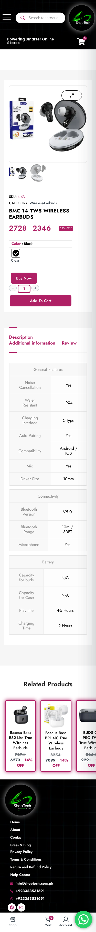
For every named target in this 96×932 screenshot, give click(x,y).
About (15, 829)
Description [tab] (21, 337)
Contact (16, 837)
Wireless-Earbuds (43, 203)
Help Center (20, 874)
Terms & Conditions (25, 859)
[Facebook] (12, 907)
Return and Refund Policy (30, 867)
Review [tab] (69, 343)
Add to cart (40, 301)
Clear (15, 260)
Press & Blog (20, 845)
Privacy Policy (21, 851)
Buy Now (24, 278)
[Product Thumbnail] (71, 95)
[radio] (16, 253)
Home (15, 821)
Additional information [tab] (32, 343)
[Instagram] (21, 907)
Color (16, 243)
